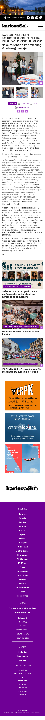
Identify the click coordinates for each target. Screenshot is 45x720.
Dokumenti (22, 618)
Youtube (22, 694)
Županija (22, 518)
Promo (22, 567)
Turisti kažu (22, 547)
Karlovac (22, 514)
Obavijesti (22, 543)
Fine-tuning (22, 555)
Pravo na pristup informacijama (22, 608)
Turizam (22, 530)
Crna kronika (22, 575)
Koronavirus (22, 596)
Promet (22, 579)
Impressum (22, 656)
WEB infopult (22, 559)
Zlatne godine (22, 551)
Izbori (22, 592)
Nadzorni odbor (22, 630)
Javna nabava (23, 634)
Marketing (22, 652)
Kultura (12, 104)
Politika (22, 522)
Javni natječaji (23, 638)
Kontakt (22, 660)
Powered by (22, 710)
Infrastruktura (22, 587)
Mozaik (22, 538)
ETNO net (22, 563)
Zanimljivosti (22, 571)
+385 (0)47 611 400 (22, 673)
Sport (22, 534)
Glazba (22, 583)
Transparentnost (22, 612)
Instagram (22, 687)
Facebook (22, 680)
